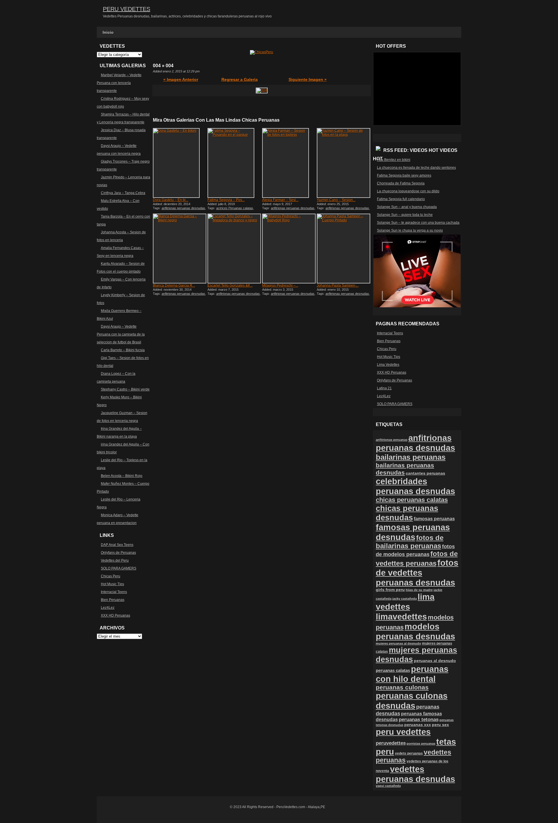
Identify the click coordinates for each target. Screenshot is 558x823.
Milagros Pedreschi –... (280, 285)
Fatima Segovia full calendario (401, 199)
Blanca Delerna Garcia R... (174, 285)
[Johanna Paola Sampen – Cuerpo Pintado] (343, 248)
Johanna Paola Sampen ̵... (338, 285)
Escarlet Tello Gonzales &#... (230, 285)
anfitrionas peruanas (391, 439)
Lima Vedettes (388, 365)
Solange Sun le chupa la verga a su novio (410, 230)
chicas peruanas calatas (412, 499)
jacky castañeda (404, 598)
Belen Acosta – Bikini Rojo (121, 476)
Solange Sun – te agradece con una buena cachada (418, 223)
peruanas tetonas (419, 719)
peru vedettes (403, 732)
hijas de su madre (419, 590)
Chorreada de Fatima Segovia (401, 183)
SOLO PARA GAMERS (118, 568)
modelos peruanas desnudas (415, 631)
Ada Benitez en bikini (393, 160)
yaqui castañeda (388, 785)
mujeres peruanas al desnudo (398, 643)
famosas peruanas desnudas (413, 532)
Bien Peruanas (112, 600)
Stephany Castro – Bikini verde (125, 389)
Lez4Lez (108, 608)
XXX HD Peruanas (115, 615)
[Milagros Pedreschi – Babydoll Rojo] (289, 248)
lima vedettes (405, 601)
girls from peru (390, 590)
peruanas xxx (417, 725)
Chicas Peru (110, 576)
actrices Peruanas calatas (234, 208)
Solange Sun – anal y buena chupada (407, 207)
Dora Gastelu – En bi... (170, 200)
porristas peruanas (421, 743)
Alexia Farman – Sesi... (280, 200)
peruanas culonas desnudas (412, 700)
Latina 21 (384, 388)
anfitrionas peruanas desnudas (183, 208)
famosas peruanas (434, 518)
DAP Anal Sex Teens (117, 545)
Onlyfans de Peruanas (118, 553)
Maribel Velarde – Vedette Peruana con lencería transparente (119, 83)
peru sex (440, 725)
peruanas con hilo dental (412, 674)
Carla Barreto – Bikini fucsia (123, 350)
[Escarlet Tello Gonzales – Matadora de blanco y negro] (234, 248)
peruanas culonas (402, 687)
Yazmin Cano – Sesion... (336, 200)
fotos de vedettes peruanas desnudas (417, 572)
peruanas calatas (393, 670)
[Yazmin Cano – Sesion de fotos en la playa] (343, 163)
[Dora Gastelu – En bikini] (179, 163)
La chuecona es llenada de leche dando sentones (416, 168)
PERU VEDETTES (126, 9)
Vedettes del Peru (115, 560)
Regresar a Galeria (239, 79)
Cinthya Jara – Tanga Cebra (123, 193)
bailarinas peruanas (411, 457)
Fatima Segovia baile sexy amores (404, 175)
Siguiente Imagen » (308, 79)
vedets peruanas (409, 753)
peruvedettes (391, 743)
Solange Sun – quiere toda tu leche (405, 215)
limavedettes (401, 616)
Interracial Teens (114, 592)
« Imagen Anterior (180, 79)
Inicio (108, 32)
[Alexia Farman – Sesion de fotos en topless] (289, 163)
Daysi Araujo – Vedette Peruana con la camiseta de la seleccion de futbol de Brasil (121, 334)
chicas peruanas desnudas (407, 513)
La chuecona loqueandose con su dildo (408, 191)
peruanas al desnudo (435, 660)
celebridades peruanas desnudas (415, 486)
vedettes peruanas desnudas (415, 774)
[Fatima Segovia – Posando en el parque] (234, 163)
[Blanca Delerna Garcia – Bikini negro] (179, 248)
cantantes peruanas (425, 473)
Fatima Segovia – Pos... (226, 200)
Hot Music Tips (112, 584)
